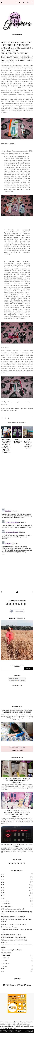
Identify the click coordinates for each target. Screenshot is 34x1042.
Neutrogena (11, 60)
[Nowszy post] (1, 592)
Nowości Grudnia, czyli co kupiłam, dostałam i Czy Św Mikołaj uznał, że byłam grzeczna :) (17, 813)
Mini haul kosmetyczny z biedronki (12, 909)
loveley (19, 59)
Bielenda (10, 57)
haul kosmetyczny (26, 57)
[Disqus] (17, 482)
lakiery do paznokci (8, 59)
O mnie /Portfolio (17, 750)
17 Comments (26, 56)
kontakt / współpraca (17, 747)
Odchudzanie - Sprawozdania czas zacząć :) (17, 845)
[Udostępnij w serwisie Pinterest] (8, 418)
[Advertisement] (17, 569)
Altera (3, 57)
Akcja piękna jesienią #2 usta (11, 934)
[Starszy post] (32, 592)
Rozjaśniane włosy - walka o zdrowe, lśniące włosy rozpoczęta (17, 781)
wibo (12, 62)
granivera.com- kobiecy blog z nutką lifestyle (11, 1031)
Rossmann (29, 60)
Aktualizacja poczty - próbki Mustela (13, 924)
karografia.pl (29, 1031)
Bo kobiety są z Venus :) (9, 927)
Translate (23, 680)
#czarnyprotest (6, 952)
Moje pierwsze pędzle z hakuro (11, 950)
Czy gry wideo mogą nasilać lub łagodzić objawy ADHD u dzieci (17, 711)
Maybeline (25, 59)
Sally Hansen (5, 62)
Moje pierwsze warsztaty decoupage (13, 937)
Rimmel (22, 60)
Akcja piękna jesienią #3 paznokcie (13, 916)
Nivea (18, 60)
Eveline (16, 57)
